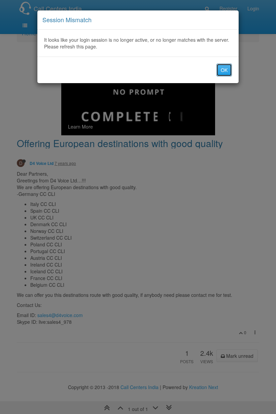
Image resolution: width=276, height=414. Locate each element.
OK (224, 70)
